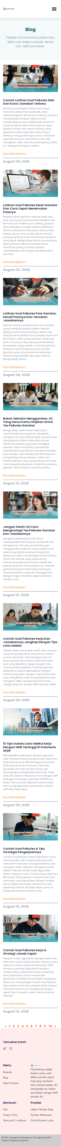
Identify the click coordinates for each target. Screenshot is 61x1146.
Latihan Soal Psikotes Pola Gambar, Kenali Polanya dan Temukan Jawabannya (30, 316)
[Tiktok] (4, 1048)
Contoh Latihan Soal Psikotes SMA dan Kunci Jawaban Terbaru (28, 102)
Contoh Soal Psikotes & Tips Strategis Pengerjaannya (24, 850)
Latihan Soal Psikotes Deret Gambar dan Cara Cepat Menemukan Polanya (30, 208)
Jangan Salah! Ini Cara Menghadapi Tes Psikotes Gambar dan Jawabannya (29, 530)
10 (50, 1026)
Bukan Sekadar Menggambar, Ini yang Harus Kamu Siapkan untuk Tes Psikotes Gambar (28, 421)
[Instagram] (10, 1048)
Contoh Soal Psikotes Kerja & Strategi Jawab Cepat (24, 952)
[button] (54, 9)
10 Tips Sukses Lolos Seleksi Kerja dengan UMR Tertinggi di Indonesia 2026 (29, 747)
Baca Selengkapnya (14, 153)
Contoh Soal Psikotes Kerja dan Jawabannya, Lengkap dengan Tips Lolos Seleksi (30, 642)
